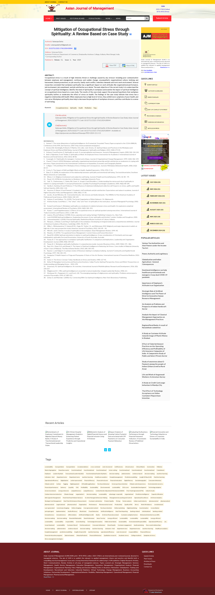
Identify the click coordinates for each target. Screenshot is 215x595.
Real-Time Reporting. (122, 511)
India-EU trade (150, 490)
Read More (48, 577)
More (108, 18)
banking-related (135, 511)
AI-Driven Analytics (156, 497)
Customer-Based (72, 525)
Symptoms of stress (149, 535)
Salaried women (69, 535)
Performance (93, 504)
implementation (60, 511)
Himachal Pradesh (82, 535)
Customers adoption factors (129, 515)
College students (136, 535)
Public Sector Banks (110, 521)
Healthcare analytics (101, 477)
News (118, 18)
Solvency (63, 487)
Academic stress (124, 535)
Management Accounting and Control (121, 497)
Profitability (84, 487)
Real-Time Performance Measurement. (75, 501)
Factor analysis (127, 501)
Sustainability (123, 521)
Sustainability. (94, 487)
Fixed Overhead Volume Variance (73, 497)
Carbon (58, 484)
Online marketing (119, 508)
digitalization (64, 480)
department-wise (62, 477)
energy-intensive (63, 490)
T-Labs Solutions (155, 592)
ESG (77, 487)
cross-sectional (95, 467)
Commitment (160, 470)
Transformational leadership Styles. (96, 473)
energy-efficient (112, 518)
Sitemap (92, 590)
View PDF (112, 65)
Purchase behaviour (103, 484)
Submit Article (162, 18)
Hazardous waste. (64, 470)
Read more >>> (165, 67)
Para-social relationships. (153, 525)
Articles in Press (153, 128)
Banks (98, 515)
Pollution (159, 467)
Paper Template (153, 97)
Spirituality (73, 108)
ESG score (126, 487)
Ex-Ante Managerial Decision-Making (96, 497)
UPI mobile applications (88, 484)
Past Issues (61, 18)
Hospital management (116, 477)
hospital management (51, 532)
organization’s (80, 494)
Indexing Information (155, 122)
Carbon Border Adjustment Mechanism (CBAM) (110, 490)
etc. (165, 521)
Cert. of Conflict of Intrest (157, 109)
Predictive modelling (131, 477)
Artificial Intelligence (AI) (86, 515)
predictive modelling (66, 532)
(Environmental (105, 487)
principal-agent (49, 511)
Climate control (49, 484)
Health (81, 108)
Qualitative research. (110, 535)
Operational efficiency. (51, 480)
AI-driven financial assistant (110, 515)
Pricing (118, 501)
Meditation (88, 108)
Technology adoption (155, 487)
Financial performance (51, 487)
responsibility (70, 521)
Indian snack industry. (140, 501)
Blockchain (83, 511)
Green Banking (80, 521)
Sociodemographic (140, 480)
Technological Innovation (94, 521)
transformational (77, 470)
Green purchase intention (119, 484)
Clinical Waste (140, 467)
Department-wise (74, 477)
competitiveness (76, 490)
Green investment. (50, 490)
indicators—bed (49, 477)
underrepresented (76, 480)
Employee (48, 473)
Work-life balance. (146, 504)
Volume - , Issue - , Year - (67, 60)
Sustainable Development (138, 487)
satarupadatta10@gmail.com (61, 45)
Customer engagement (124, 525)
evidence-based (137, 473)
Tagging (65, 484)
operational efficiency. (107, 532)
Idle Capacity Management (52, 497)
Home (48, 18)
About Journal (50, 2)
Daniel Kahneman (89, 518)
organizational (129, 494)
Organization (83, 504)
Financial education (116, 480)
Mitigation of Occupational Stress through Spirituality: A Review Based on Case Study (90, 31)
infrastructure (129, 467)
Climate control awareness (138, 484)
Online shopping (76, 508)
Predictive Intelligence (142, 494)
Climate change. (68, 494)
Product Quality (109, 501)
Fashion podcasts (85, 525)
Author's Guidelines (155, 91)
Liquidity (71, 487)
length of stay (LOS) (80, 532)
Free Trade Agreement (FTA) (135, 490)
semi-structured (107, 467)
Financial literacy (89, 480)
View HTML (130, 65)
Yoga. (95, 108)
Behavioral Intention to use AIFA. (149, 515)
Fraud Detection (93, 511)
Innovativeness (49, 515)
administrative (126, 473)
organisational (60, 504)
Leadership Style (58, 473)
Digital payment (74, 484)
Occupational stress (62, 108)
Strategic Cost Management (53, 501)
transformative (144, 508)
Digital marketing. (132, 508)
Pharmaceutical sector (105, 504)
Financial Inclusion (102, 480)
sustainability (49, 467)
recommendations (82, 467)
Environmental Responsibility (137, 521)
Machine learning (159, 477)
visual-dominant (49, 525)
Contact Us (62, 2)
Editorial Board (77, 18)
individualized (146, 511)
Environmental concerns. (155, 484)
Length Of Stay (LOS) (146, 477)
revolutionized (158, 504)
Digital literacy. (128, 480)
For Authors (94, 18)
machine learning (93, 532)
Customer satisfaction (95, 501)
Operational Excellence (141, 497)
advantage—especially (115, 494)
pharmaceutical (153, 501)
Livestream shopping (63, 508)
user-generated (49, 508)
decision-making (114, 473)
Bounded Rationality (75, 518)
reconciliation (155, 508)
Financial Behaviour (95, 535)
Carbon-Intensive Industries (53, 494)
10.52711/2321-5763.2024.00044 (60, 48)
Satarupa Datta (58, 41)
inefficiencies (119, 467)
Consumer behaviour (155, 480)
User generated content (91, 508)
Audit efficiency (72, 511)
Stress (137, 504)
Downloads (148, 564)
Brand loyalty (111, 525)
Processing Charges (153, 116)
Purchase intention (106, 508)
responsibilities (133, 532)
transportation (59, 467)
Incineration (150, 467)
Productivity (118, 504)
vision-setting (113, 470)
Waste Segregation (50, 470)
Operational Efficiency (155, 521)
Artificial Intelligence (107, 511)
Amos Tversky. (101, 518)
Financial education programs (53, 535)
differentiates (72, 515)
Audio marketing (139, 525)
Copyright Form (153, 103)
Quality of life (128, 504)
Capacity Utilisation (157, 494)
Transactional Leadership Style (75, 473)
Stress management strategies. (54, 539)
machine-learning (162, 473)
